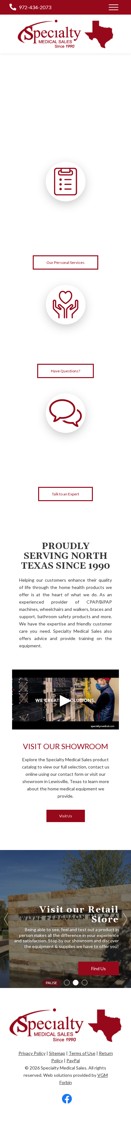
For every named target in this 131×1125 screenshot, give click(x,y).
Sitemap (57, 1053)
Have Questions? (65, 371)
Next (124, 919)
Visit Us (65, 816)
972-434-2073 (35, 7)
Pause (51, 982)
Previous (6, 919)
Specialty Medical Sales (63, 1067)
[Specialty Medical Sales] (65, 34)
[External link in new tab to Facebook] (67, 1099)
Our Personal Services (65, 262)
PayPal (73, 1060)
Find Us (98, 968)
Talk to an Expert (65, 494)
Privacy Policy (31, 1053)
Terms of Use (82, 1053)
